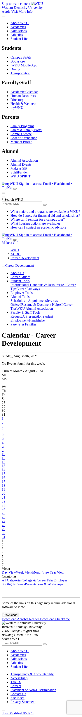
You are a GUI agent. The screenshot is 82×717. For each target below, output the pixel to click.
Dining (15, 69)
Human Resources (23, 96)
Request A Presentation (26, 316)
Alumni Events (20, 164)
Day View (9, 572)
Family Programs (22, 126)
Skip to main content (16, 3)
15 (3, 474)
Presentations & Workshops (44, 584)
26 (3, 517)
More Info (26, 11)
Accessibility (19, 678)
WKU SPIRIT (20, 176)
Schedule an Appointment (28, 300)
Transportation (20, 73)
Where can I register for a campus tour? (37, 219)
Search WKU (12, 199)
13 (3, 466)
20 (3, 493)
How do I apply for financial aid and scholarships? (45, 215)
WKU (14, 250)
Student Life (19, 39)
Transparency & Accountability (32, 674)
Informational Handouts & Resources (36, 285)
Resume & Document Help (40, 304)
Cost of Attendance (23, 138)
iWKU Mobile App (23, 65)
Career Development (24, 258)
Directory (17, 100)
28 (3, 525)
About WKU (19, 23)
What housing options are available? (35, 223)
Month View (41, 572)
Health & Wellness (23, 103)
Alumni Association (24, 160)
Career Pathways (28, 289)
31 (3, 537)
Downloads (10, 615)
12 (3, 462)
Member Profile (21, 142)
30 (3, 533)
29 (3, 529)
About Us (17, 273)
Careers (15, 686)
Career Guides (20, 277)
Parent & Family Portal (26, 130)
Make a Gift (18, 168)
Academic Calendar (24, 92)
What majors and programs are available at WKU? (45, 211)
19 (3, 489)
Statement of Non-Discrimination (33, 690)
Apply (6, 11)
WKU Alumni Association (34, 308)
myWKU (16, 107)
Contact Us (18, 694)
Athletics (16, 35)
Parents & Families (23, 324)
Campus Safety (20, 57)
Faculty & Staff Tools (25, 312)
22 (3, 501)
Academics (18, 27)
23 (3, 505)
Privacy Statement (22, 702)
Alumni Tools (20, 297)
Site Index (17, 698)
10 (3, 454)
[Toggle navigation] (3, 266)
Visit (14, 11)
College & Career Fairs (38, 580)
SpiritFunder (19, 172)
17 (3, 481)
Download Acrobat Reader (21, 619)
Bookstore (17, 61)
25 (3, 513)
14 (3, 470)
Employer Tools (21, 293)
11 (3, 458)
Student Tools (20, 281)
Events (20, 584)
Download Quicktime (55, 619)
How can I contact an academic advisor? (38, 227)
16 (3, 477)
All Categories (12, 580)
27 (3, 521)
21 (3, 497)
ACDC (15, 254)
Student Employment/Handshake (31, 318)
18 (3, 485)
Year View (57, 572)
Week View (24, 572)
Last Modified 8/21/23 (17, 713)
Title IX (15, 682)
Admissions (18, 31)
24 (3, 509)
